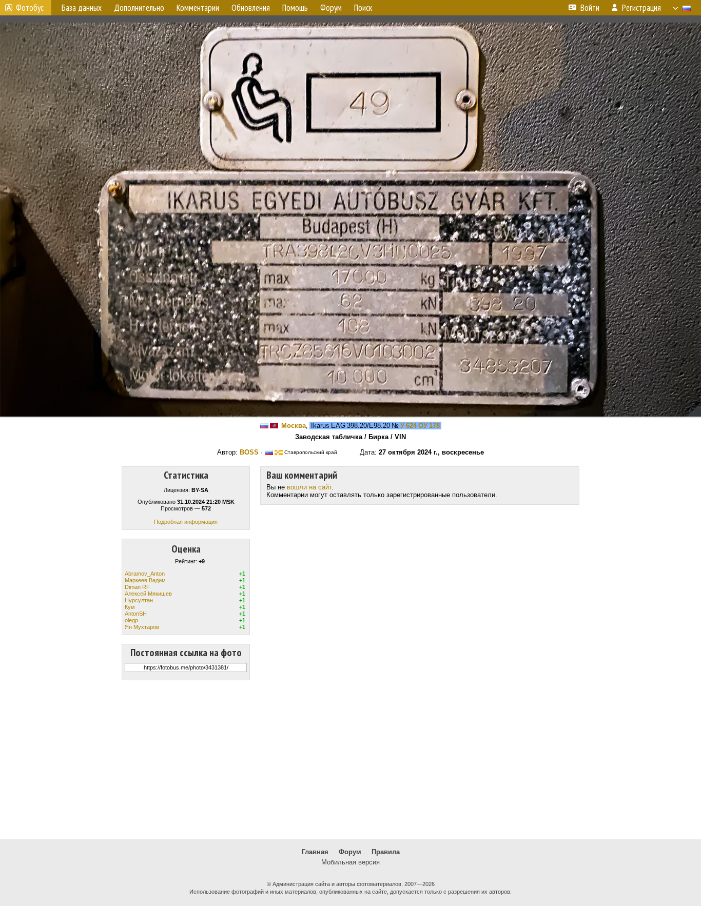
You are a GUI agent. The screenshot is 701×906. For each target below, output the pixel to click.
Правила (386, 852)
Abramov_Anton (145, 573)
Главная (315, 852)
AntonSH (136, 613)
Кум (130, 607)
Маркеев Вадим (145, 580)
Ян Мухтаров (142, 627)
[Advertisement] (350, 760)
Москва (293, 425)
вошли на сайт (309, 487)
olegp (131, 620)
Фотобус (30, 7)
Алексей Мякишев (148, 593)
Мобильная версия (350, 862)
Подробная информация (186, 522)
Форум (350, 852)
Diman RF (137, 587)
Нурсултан (139, 600)
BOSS (249, 452)
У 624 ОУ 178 (420, 425)
